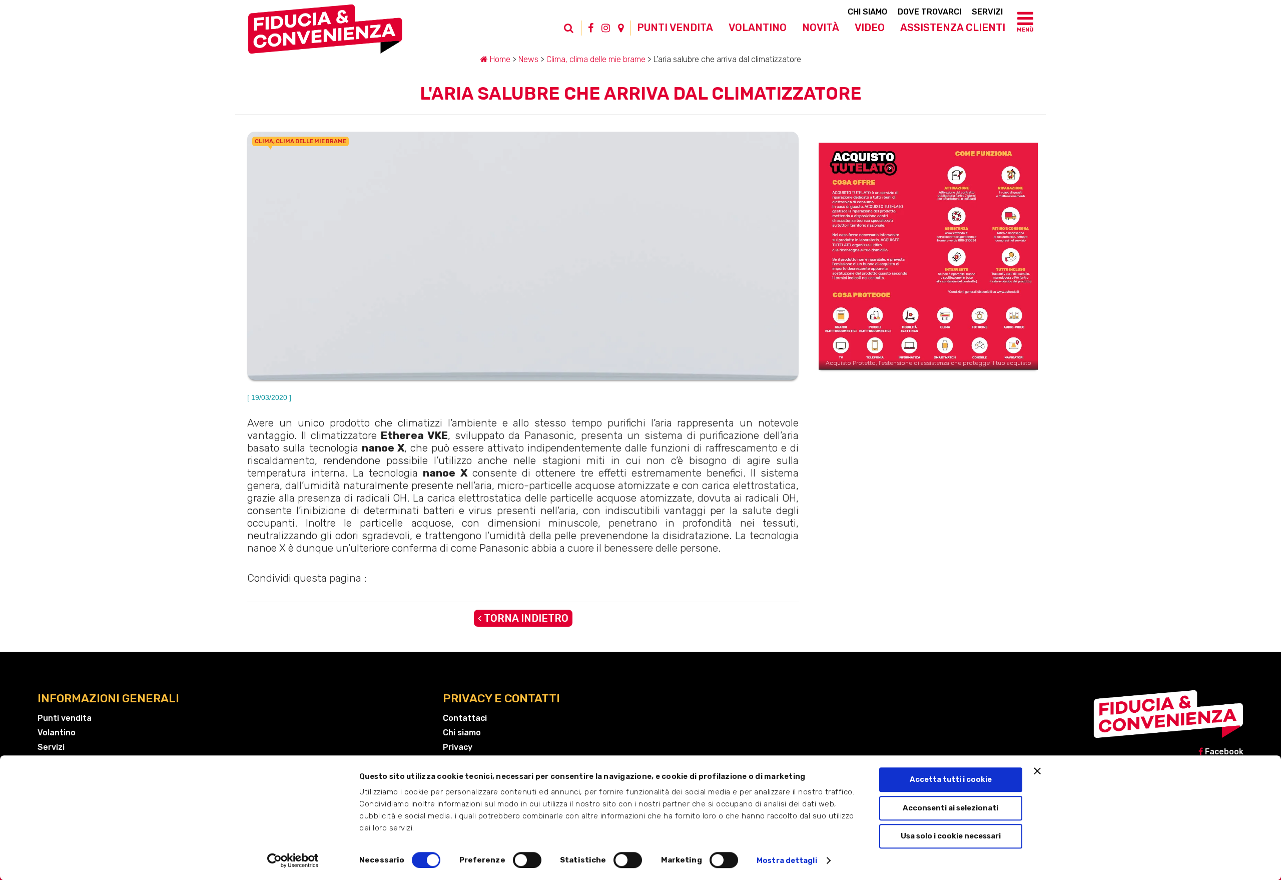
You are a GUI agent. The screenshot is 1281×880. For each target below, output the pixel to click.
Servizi (987, 12)
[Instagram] (605, 28)
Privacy (457, 747)
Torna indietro (524, 618)
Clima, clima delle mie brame (596, 59)
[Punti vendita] (620, 28)
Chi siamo (867, 12)
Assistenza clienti (952, 28)
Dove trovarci (929, 12)
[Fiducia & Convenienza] (325, 33)
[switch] (527, 860)
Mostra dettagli (787, 860)
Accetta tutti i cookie (951, 779)
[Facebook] (590, 28)
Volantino (758, 28)
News (528, 59)
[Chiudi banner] (1037, 770)
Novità (820, 28)
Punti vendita (675, 28)
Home (499, 59)
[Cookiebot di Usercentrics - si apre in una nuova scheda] (293, 860)
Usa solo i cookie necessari (951, 835)
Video (870, 28)
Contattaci (465, 718)
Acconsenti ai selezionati (950, 807)
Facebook (1223, 751)
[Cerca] (574, 33)
